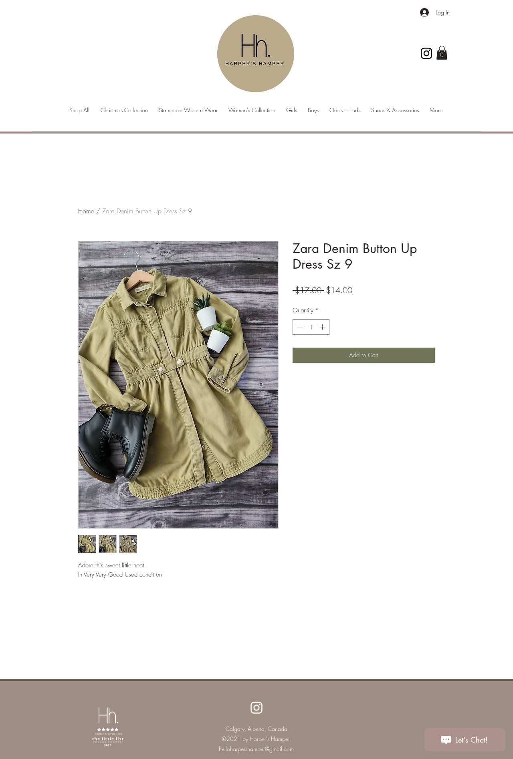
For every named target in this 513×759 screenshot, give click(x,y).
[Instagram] (426, 53)
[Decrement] (299, 327)
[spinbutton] (311, 327)
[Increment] (323, 327)
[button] (442, 53)
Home (86, 210)
